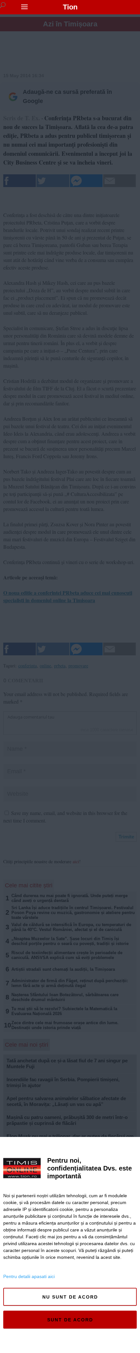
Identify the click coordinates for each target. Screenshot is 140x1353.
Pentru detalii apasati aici (29, 1276)
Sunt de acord (70, 1319)
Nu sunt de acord (70, 1297)
